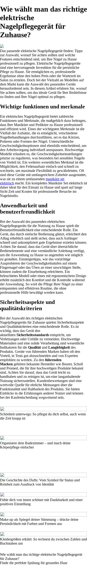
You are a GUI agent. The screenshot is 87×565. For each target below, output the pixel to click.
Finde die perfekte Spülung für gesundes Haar (33, 563)
